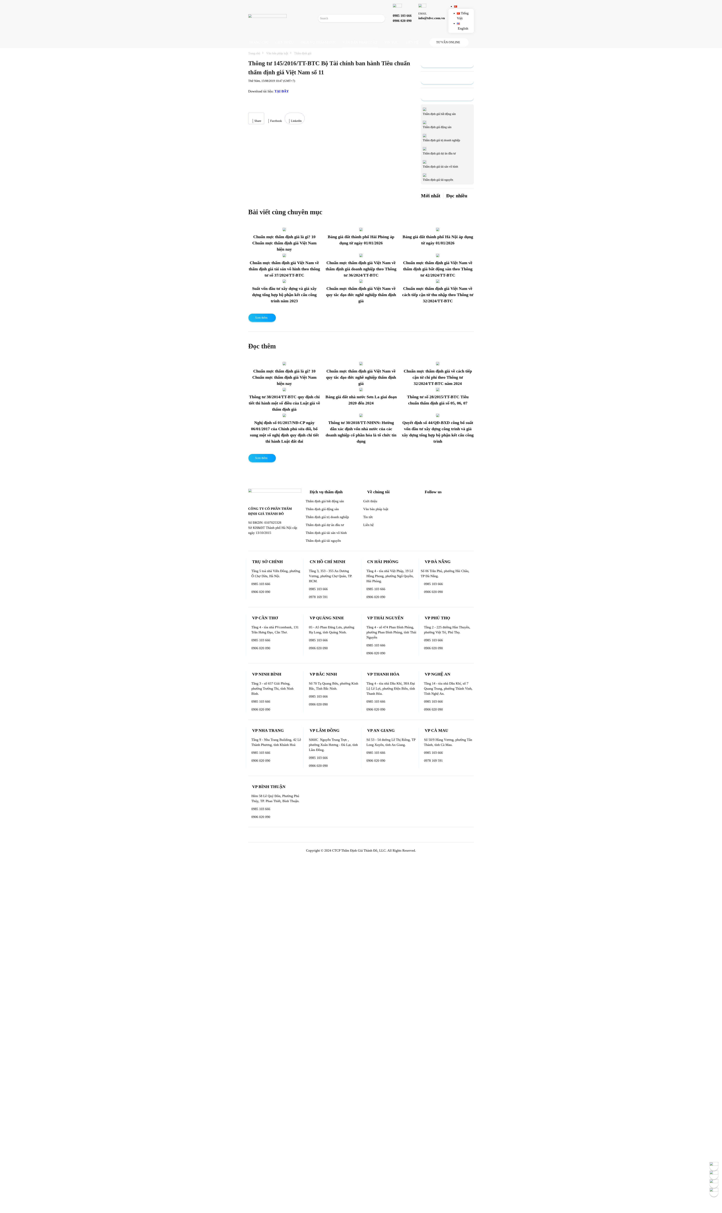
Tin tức (391, 42)
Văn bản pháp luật (360, 42)
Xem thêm (261, 317)
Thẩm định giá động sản (322, 509)
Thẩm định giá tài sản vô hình (326, 533)
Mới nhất (430, 195)
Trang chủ (259, 42)
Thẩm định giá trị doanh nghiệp (327, 517)
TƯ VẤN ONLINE (448, 42)
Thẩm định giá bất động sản (325, 501)
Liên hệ (412, 42)
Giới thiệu (284, 42)
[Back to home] (267, 18)
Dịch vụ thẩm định (318, 42)
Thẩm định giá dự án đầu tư (325, 525)
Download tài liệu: (268, 91)
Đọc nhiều (456, 195)
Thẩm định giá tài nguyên (323, 541)
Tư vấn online (361, 953)
